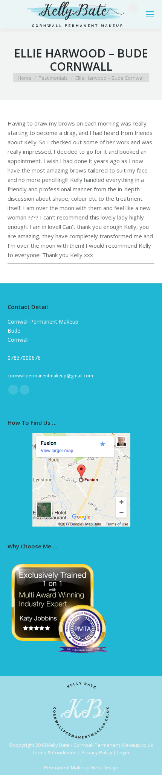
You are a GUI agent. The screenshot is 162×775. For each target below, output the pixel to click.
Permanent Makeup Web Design (81, 767)
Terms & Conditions (54, 752)
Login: (123, 752)
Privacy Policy (96, 752)
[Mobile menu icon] (149, 14)
